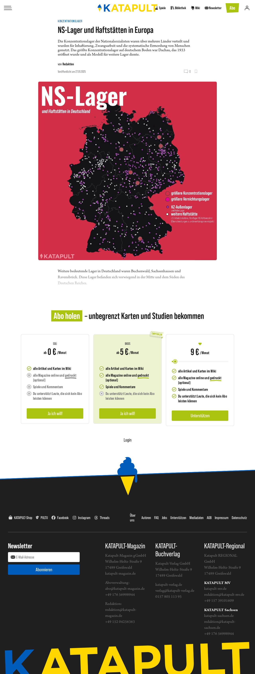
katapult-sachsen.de (219, 615)
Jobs (164, 517)
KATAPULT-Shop (23, 517)
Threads (105, 517)
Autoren (146, 517)
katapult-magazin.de (120, 573)
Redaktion (68, 64)
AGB (209, 517)
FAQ (156, 517)
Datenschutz (239, 517)
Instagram (84, 517)
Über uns (132, 517)
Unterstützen (178, 517)
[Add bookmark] (196, 71)
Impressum (222, 517)
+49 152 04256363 (120, 621)
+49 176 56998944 (120, 594)
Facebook (63, 517)
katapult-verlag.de (168, 584)
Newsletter (20, 546)
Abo (232, 8)
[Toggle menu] (8, 8)
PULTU (44, 517)
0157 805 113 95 (168, 596)
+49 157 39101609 (219, 600)
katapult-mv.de (215, 588)
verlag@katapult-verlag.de (174, 590)
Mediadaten (196, 517)
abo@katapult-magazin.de (125, 588)
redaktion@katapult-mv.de (224, 594)
